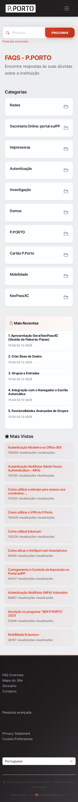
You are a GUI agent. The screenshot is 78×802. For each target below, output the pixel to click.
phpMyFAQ (51, 795)
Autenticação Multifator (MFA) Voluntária (37, 592)
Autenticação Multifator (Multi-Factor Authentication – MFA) (35, 468)
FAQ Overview (13, 675)
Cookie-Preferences (17, 739)
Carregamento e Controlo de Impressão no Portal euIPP (38, 571)
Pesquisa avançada (15, 41)
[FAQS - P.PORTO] (21, 8)
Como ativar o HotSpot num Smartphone (37, 550)
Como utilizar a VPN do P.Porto (30, 512)
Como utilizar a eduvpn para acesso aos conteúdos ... (36, 491)
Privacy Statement (16, 733)
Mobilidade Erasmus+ (24, 635)
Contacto (9, 691)
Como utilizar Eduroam (24, 531)
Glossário (9, 686)
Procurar (60, 32)
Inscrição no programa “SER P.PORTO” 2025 (35, 613)
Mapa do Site (12, 680)
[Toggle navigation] (66, 8)
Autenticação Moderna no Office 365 (34, 447)
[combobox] (39, 33)
